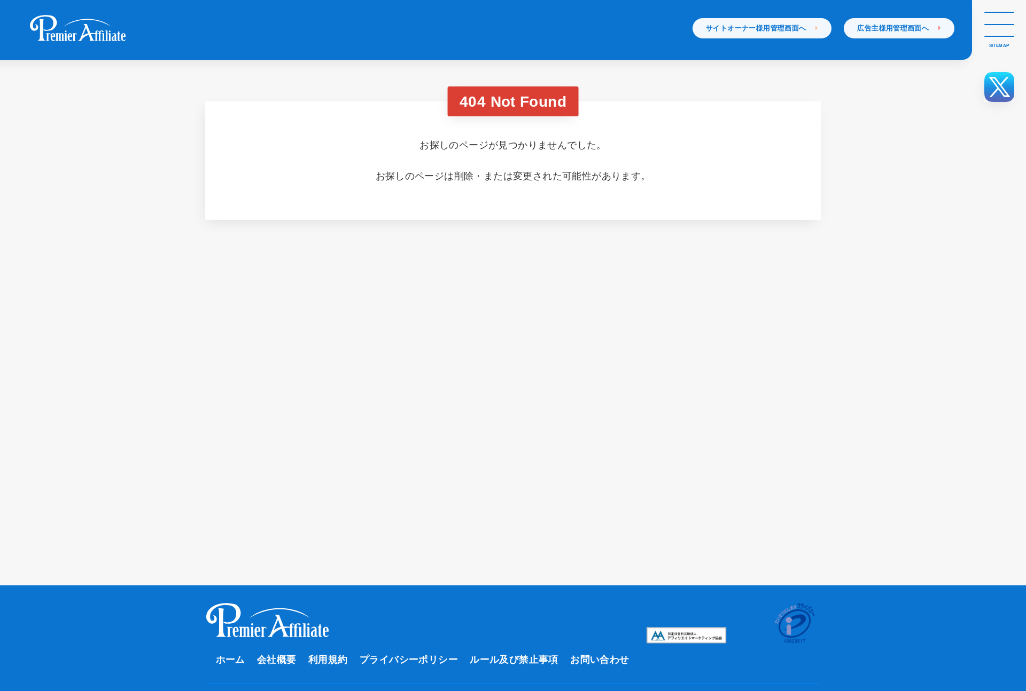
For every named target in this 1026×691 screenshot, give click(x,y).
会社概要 (277, 659)
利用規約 (328, 659)
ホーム (230, 659)
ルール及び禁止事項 (514, 659)
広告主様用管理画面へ (897, 28)
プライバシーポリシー (409, 659)
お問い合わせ (599, 659)
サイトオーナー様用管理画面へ (760, 28)
